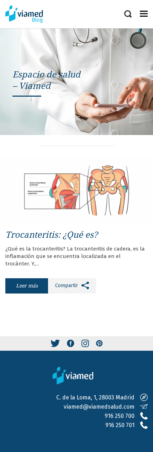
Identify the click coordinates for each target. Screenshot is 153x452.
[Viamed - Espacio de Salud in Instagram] (85, 343)
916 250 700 (119, 416)
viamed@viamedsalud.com (99, 406)
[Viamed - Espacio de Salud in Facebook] (70, 343)
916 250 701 (119, 425)
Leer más (27, 285)
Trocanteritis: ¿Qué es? (51, 234)
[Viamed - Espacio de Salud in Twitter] (55, 343)
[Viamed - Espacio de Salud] (28, 14)
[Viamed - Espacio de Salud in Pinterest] (99, 343)
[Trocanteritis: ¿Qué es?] (76, 190)
